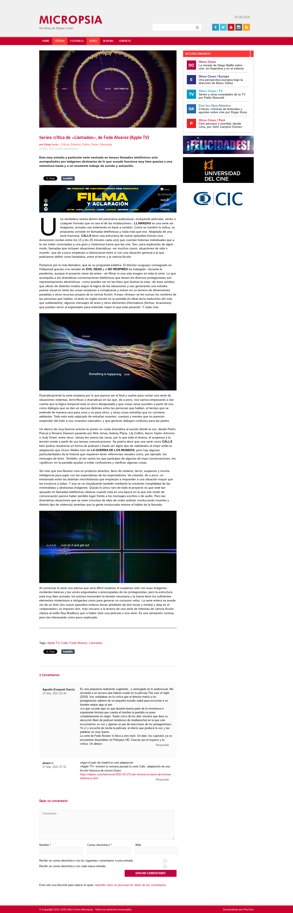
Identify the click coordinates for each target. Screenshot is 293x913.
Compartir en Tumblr (68, 178)
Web (138, 845)
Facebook (215, 27)
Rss (246, 27)
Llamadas (95, 643)
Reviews (108, 41)
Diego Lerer (51, 144)
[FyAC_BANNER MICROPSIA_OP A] (108, 211)
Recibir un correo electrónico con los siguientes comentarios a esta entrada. (86, 860)
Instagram (238, 27)
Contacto (125, 41)
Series (93, 41)
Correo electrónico (99, 845)
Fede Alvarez (78, 643)
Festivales (77, 41)
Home (45, 41)
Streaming (106, 144)
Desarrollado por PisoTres (238, 909)
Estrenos (76, 144)
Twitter (223, 27)
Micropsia (71, 19)
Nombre (45, 845)
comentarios (70, 148)
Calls (64, 643)
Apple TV (53, 643)
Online (86, 144)
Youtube (231, 27)
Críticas (60, 41)
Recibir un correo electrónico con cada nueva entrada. (72, 866)
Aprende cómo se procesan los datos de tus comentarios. (131, 885)
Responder (162, 745)
